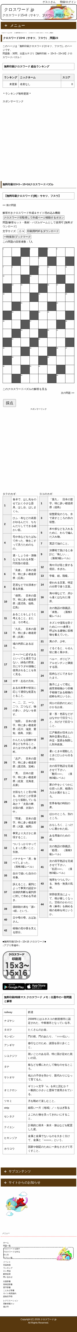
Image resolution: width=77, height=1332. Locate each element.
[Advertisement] (38, 142)
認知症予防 (8, 1296)
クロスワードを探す (11, 1249)
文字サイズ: (10, 231)
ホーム (6, 1243)
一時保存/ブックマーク (17, 236)
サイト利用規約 (9, 1293)
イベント (7, 1262)
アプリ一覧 (8, 1258)
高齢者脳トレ (8, 1304)
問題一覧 (7, 1246)
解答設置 (7, 1274)
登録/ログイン (68, 1)
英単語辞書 (8, 1284)
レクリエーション (10, 1301)
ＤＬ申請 (7, 1271)
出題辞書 (7, 1281)
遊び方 (6, 1307)
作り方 (6, 1255)
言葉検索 (7, 1265)
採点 (9, 403)
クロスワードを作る (11, 1252)
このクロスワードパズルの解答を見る (25, 388)
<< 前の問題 (9, 205)
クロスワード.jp (19, 9)
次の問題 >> (67, 392)
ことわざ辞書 (8, 1290)
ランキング (8, 1268)
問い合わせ (8, 1277)
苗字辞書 (7, 1287)
